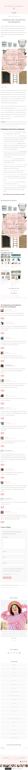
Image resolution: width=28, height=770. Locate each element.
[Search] (26, 748)
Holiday (14, 703)
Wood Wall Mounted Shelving (10, 151)
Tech (14, 726)
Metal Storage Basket (9, 132)
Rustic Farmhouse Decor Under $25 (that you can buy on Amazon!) (16, 283)
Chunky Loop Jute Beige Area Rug (12, 174)
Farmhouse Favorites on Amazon (14, 21)
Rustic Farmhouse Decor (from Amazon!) (5, 265)
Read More (14, 640)
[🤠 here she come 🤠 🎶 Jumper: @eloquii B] (10, 766)
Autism (14, 665)
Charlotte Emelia (8, 322)
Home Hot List (14, 707)
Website (5, 563)
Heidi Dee (7, 337)
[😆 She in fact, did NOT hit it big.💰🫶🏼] (23, 766)
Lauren (11, 116)
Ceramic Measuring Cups (9, 181)
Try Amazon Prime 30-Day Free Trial (9, 126)
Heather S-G (7, 309)
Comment (5, 537)
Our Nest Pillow (7, 158)
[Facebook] (11, 653)
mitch (6, 352)
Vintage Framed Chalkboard (10, 185)
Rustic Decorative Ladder (10, 143)
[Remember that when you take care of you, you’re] (12, 766)
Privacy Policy (13, 574)
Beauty (14, 668)
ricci (5, 437)
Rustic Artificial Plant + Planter (11, 135)
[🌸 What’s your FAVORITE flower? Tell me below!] (26, 766)
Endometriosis (14, 684)
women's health (14, 737)
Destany (6, 380)
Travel (14, 729)
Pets (14, 714)
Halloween (14, 699)
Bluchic (10, 759)
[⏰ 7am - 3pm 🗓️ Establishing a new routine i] (18, 766)
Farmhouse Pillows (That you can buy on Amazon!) (5, 282)
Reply (2, 318)
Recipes (14, 722)
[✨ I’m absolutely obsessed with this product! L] (7, 766)
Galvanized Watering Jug (9, 170)
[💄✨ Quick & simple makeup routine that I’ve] (21, 766)
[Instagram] (14, 653)
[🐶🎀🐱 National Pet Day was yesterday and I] (4, 766)
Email (4, 557)
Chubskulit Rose (8, 468)
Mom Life (14, 710)
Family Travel (14, 691)
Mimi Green (7, 407)
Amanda (6, 481)
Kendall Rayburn (13, 757)
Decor (13, 680)
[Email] (19, 653)
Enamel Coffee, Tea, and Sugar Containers (13, 164)
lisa (5, 394)
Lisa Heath (7, 511)
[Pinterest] (17, 653)
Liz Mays (6, 422)
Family (14, 688)
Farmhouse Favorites (14, 16)
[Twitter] (8, 653)
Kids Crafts (14, 675)
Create (14, 672)
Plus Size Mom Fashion (14, 718)
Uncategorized (14, 733)
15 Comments (14, 290)
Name (4, 551)
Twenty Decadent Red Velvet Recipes (10, 296)
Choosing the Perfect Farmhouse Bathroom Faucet (16, 266)
